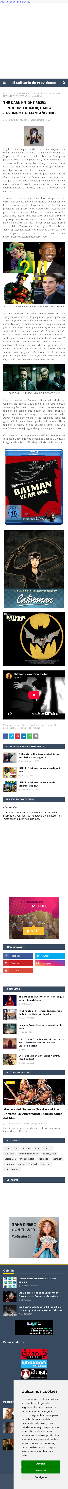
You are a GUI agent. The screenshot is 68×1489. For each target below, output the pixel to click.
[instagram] (50, 963)
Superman (10, 1153)
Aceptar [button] (40, 1463)
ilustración (43, 1158)
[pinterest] (18, 963)
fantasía (47, 1148)
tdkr (30, 727)
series (15, 1148)
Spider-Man (10, 1158)
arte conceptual (27, 1158)
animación (15, 725)
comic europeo (12, 1169)
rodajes (22, 727)
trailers (13, 93)
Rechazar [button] (40, 1470)
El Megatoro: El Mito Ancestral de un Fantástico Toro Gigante (38, 756)
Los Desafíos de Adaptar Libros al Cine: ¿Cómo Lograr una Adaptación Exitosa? (40, 1308)
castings (35, 725)
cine (43, 725)
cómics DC (51, 725)
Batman (25, 725)
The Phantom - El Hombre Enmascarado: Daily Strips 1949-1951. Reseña (40, 1012)
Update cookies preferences (15, 1)
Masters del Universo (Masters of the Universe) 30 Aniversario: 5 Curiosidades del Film (32, 1113)
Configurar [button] (40, 1477)
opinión (21, 1164)
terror (37, 1148)
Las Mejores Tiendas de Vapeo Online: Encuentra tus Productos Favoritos (39, 1294)
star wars (9, 1164)
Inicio (5, 93)
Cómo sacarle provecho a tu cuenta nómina (38, 1280)
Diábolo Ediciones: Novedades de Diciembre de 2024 (36, 784)
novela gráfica (10, 727)
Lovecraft (45, 1164)
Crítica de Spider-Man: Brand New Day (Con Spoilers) (39, 1057)
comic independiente (28, 1153)
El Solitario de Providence (34, 82)
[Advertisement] (34, 41)
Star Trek (33, 1164)
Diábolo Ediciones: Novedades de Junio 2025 (39, 770)
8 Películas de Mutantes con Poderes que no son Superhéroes (41, 998)
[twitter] (50, 956)
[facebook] (18, 956)
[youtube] (18, 970)
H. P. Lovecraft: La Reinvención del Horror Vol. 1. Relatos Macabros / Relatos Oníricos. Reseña (41, 1042)
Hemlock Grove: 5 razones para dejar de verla (40, 1027)
